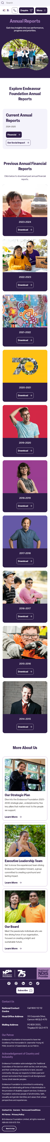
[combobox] (27, 3)
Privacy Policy (18, 1114)
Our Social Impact (16, 142)
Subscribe (23, 990)
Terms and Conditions (30, 1110)
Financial (11, 134)
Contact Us (7, 1110)
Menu (39, 10)
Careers (16, 1110)
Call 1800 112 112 (34, 1008)
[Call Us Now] (15, 10)
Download (23, 229)
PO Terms (6, 1114)
